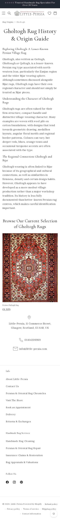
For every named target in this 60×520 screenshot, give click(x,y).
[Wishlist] (49, 13)
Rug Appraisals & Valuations (22, 462)
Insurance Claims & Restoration (24, 455)
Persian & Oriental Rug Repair (23, 448)
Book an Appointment (18, 407)
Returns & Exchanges (18, 421)
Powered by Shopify (32, 504)
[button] (3, 13)
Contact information (31, 514)
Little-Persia (17, 504)
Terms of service (31, 509)
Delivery (10, 414)
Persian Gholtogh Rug (10, 305)
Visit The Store (14, 400)
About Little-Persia (17, 379)
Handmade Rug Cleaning (20, 441)
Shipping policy (49, 509)
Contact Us (12, 386)
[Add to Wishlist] (54, 236)
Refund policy (51, 504)
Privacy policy (13, 509)
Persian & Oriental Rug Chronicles (26, 393)
